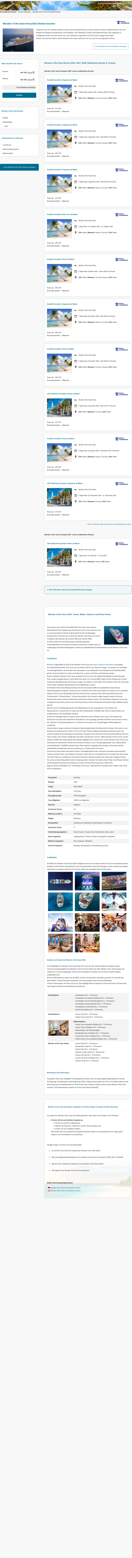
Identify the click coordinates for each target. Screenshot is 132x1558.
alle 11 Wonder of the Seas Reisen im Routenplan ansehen (109, 524)
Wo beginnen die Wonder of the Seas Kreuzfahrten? (71, 1170)
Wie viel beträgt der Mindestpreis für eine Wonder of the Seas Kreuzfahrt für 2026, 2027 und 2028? (87, 1157)
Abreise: (5, 78)
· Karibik (4, 118)
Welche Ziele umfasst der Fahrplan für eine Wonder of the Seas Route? (78, 1164)
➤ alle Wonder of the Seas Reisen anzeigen (110, 46)
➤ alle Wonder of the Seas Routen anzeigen (19, 167)
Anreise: (5, 71)
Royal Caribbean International (104, 665)
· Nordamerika (6, 122)
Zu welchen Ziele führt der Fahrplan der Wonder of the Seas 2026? (76, 1151)
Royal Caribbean (24, 12)
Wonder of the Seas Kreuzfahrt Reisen (47, 12)
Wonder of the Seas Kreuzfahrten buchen (65, 1188)
